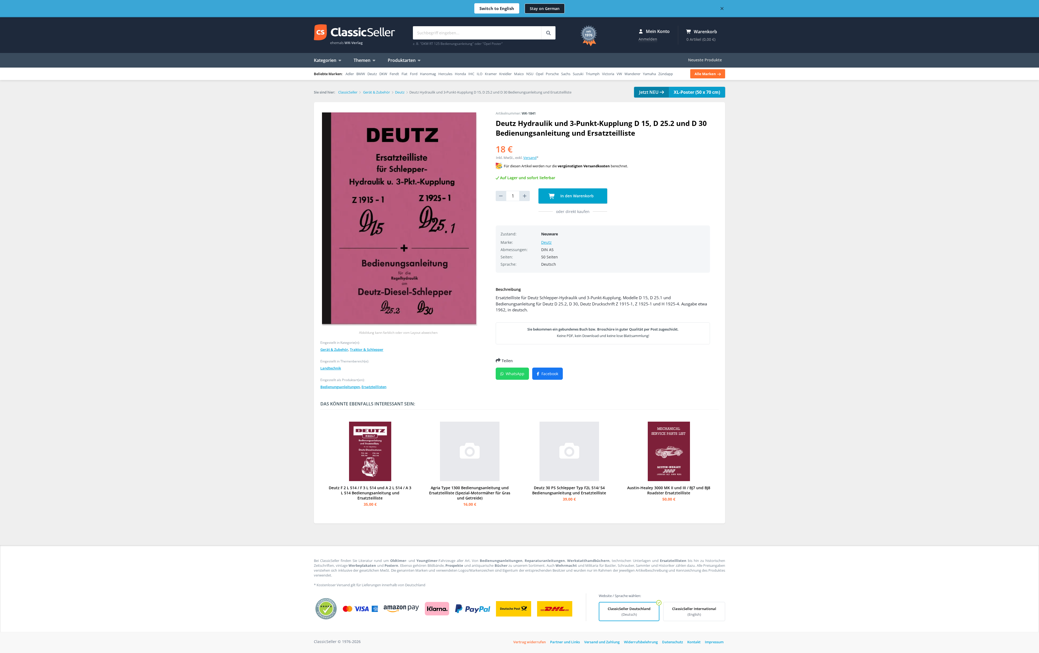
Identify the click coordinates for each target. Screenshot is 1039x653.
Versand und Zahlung (602, 641)
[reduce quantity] (501, 196)
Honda (460, 73)
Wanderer (632, 73)
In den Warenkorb (576, 195)
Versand (530, 157)
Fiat (404, 73)
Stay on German (545, 8)
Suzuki (578, 73)
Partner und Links (565, 641)
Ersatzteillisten (373, 386)
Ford (413, 73)
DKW (383, 73)
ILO (479, 73)
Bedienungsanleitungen (340, 386)
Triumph (593, 73)
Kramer (491, 73)
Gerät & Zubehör (334, 349)
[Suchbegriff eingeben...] (548, 32)
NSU (529, 73)
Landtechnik (330, 368)
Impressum (714, 641)
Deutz (372, 73)
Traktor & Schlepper (366, 349)
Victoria (608, 73)
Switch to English (496, 8)
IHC (471, 73)
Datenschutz (672, 641)
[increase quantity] (525, 196)
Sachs (565, 73)
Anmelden (648, 39)
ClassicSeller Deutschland (629, 611)
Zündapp (665, 73)
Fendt (394, 73)
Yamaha (649, 73)
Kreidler (505, 73)
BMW (360, 73)
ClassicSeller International (694, 611)
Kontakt (694, 641)
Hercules (445, 73)
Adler (350, 73)
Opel (539, 73)
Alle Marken (706, 73)
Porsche (552, 73)
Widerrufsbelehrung (641, 641)
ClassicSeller (354, 32)
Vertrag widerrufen (529, 641)
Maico (519, 73)
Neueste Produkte (705, 59)
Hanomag (428, 73)
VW (619, 73)
